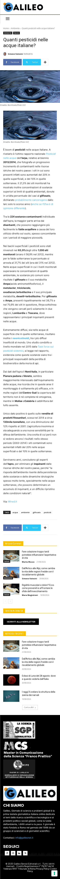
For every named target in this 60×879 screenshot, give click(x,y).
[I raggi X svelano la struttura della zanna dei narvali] (11, 696)
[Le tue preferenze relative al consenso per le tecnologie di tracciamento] (54, 873)
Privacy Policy (42, 868)
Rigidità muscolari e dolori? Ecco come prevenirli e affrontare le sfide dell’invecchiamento (38, 588)
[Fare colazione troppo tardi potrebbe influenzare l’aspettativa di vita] (11, 555)
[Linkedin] (19, 853)
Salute (16, 33)
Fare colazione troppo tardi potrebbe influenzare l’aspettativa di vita (39, 554)
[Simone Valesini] (5, 54)
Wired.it (12, 501)
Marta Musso (28, 562)
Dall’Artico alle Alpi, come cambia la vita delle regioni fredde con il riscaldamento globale (38, 571)
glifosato (37, 512)
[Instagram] (13, 853)
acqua (15, 512)
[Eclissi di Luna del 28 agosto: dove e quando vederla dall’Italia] (11, 680)
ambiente (25, 512)
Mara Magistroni (30, 595)
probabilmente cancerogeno (31, 199)
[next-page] (10, 601)
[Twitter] (25, 853)
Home (6, 28)
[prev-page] (5, 601)
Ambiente (15, 28)
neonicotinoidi (20, 338)
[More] (45, 62)
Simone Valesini (15, 54)
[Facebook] (7, 853)
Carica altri (29, 707)
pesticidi (47, 512)
